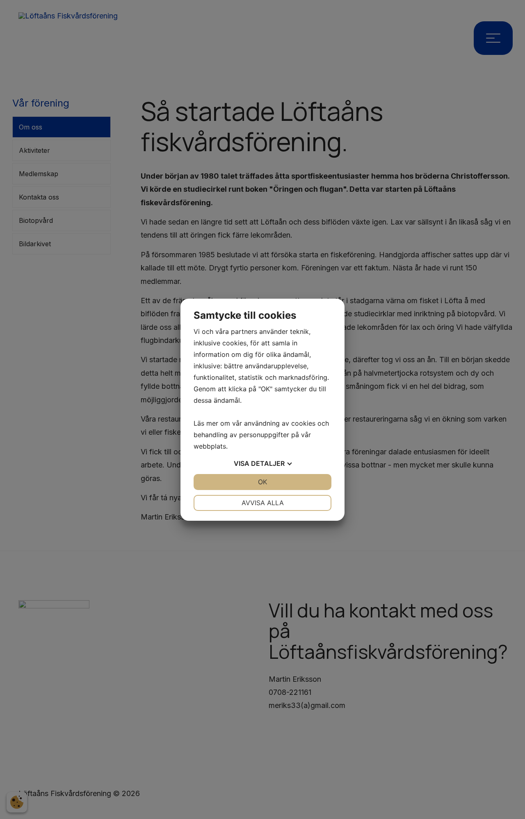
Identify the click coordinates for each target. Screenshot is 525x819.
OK (262, 482)
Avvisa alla (263, 503)
